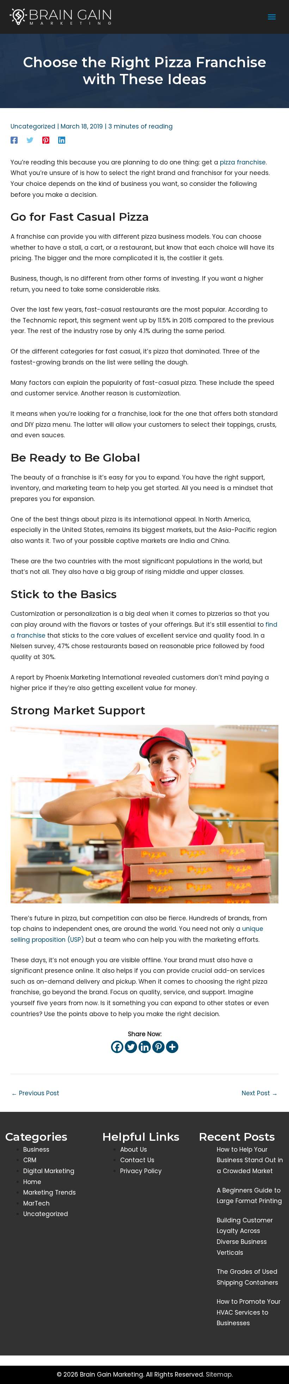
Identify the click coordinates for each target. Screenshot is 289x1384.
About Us (133, 1149)
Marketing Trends (49, 1192)
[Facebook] (14, 139)
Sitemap (219, 1374)
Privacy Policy (141, 1171)
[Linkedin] (61, 139)
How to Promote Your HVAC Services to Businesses (249, 1312)
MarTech (36, 1203)
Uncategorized (33, 126)
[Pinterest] (45, 139)
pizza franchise (243, 162)
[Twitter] (29, 139)
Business (36, 1149)
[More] (172, 1047)
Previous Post (35, 1093)
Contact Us (137, 1160)
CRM (29, 1160)
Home (32, 1182)
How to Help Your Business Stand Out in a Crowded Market (250, 1160)
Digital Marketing (48, 1171)
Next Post (260, 1093)
